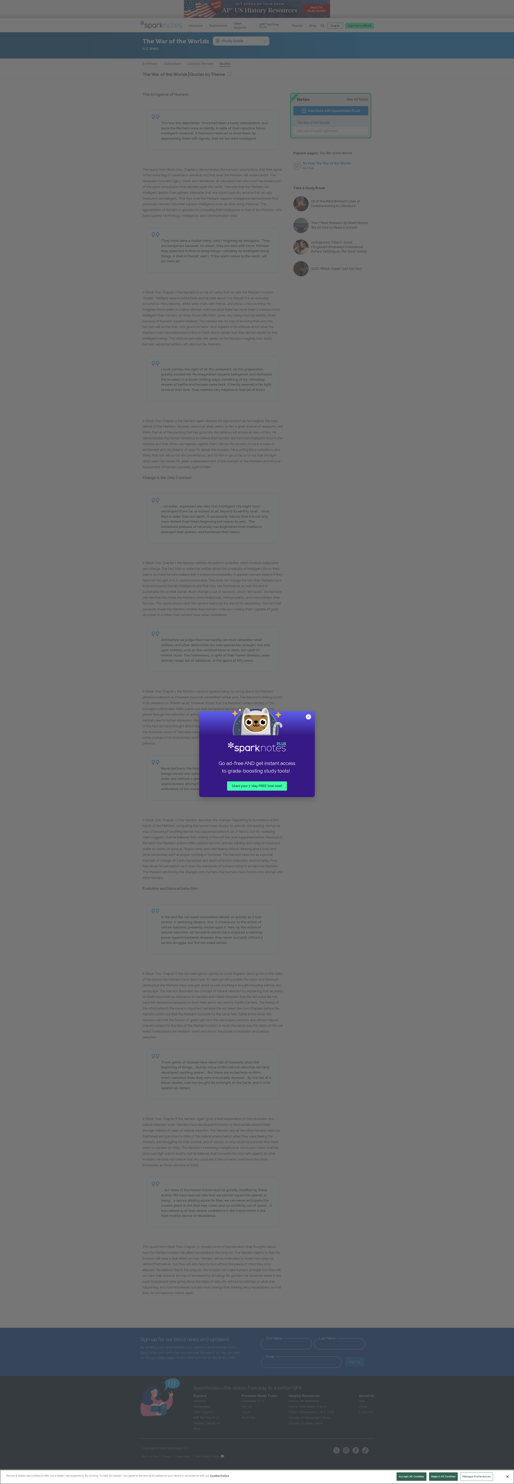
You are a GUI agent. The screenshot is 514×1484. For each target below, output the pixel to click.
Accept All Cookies (411, 1476)
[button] (308, 717)
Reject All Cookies (443, 1476)
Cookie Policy (219, 1475)
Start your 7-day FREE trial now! (257, 786)
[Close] (507, 1476)
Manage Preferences (477, 1476)
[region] (257, 1477)
